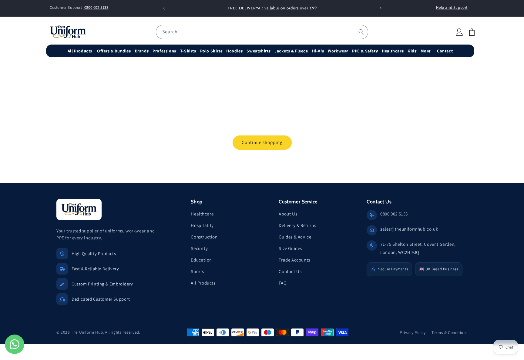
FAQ (283, 283)
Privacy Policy (412, 332)
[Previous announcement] (164, 8)
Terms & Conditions (450, 332)
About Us (288, 214)
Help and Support (452, 7)
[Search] (361, 31)
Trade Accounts (294, 260)
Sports (197, 271)
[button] (115, 51)
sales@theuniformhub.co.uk (409, 229)
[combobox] (262, 32)
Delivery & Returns (297, 225)
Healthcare (202, 214)
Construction (204, 237)
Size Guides (290, 248)
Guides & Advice (295, 237)
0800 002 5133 (95, 7)
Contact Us (290, 271)
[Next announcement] (380, 8)
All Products (203, 283)
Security (199, 248)
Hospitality (202, 225)
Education (201, 260)
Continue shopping (262, 142)
